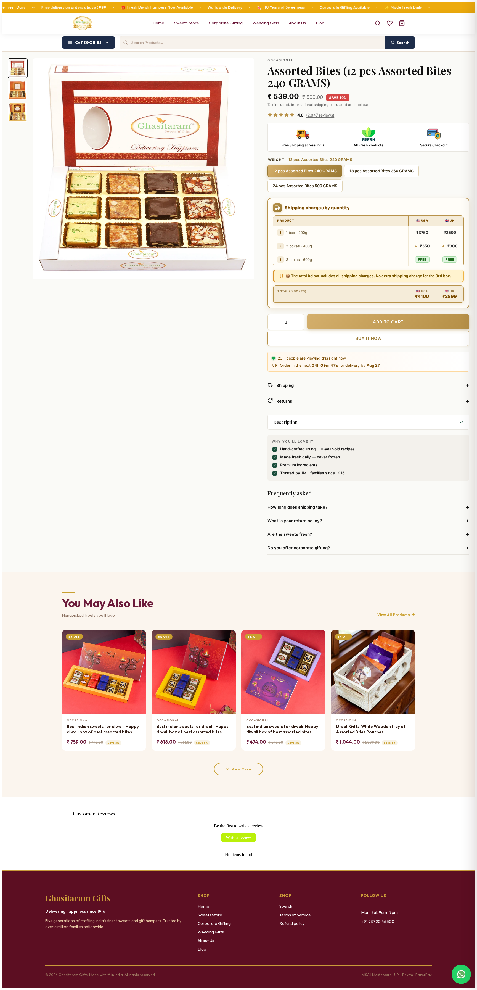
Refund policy (292, 923)
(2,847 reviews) (320, 115)
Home (158, 22)
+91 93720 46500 (377, 921)
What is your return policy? (368, 520)
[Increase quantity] (298, 322)
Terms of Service (295, 914)
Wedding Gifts (266, 22)
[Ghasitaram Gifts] (82, 23)
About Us (297, 22)
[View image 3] (18, 112)
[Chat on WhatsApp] (461, 974)
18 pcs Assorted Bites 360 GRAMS (381, 170)
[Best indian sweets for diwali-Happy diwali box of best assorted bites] (104, 672)
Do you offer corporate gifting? (368, 547)
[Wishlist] (389, 23)
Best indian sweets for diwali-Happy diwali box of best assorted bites (103, 729)
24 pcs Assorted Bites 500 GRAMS (305, 185)
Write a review (238, 837)
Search (285, 906)
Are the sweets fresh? (368, 534)
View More (241, 769)
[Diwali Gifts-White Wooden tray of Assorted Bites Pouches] (373, 672)
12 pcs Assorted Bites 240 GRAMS (305, 170)
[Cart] (402, 23)
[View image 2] (18, 90)
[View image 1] (18, 68)
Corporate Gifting (226, 22)
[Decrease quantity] (274, 322)
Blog (320, 22)
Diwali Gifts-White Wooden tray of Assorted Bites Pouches (371, 729)
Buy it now (368, 338)
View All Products (393, 615)
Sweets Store (186, 22)
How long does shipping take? (368, 507)
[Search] (377, 23)
